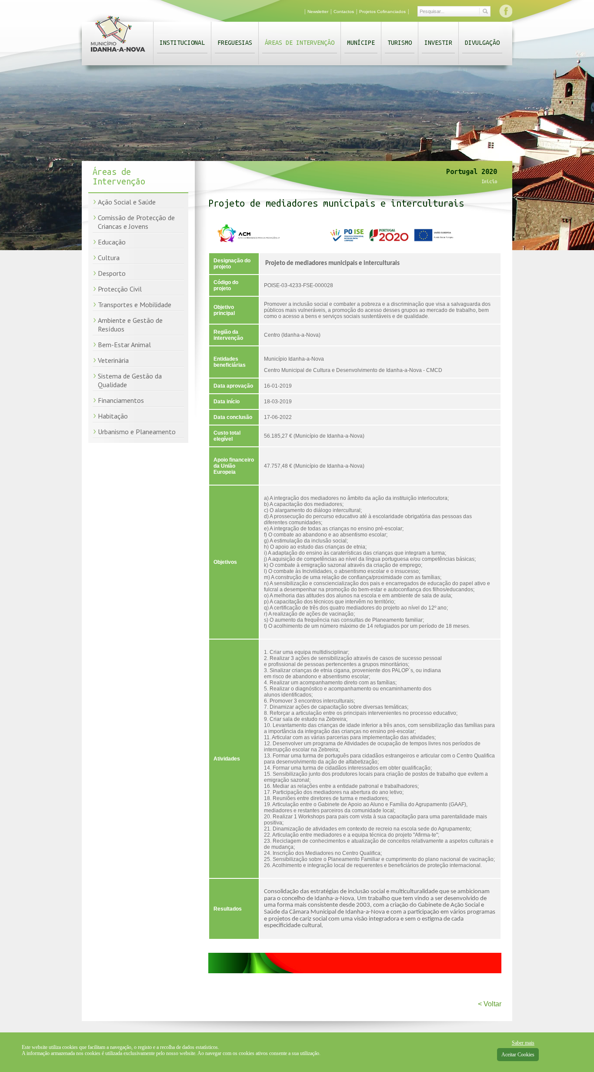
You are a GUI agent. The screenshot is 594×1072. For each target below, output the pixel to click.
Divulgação (482, 42)
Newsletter (317, 11)
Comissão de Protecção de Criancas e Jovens (136, 222)
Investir (438, 42)
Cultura (109, 257)
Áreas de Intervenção (299, 42)
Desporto (112, 273)
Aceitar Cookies (517, 1055)
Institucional (182, 42)
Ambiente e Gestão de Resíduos (130, 324)
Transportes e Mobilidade (134, 304)
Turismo (399, 42)
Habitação (113, 416)
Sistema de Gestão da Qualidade (130, 380)
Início (489, 181)
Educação (112, 242)
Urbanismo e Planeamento (137, 431)
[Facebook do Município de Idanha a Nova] (505, 10)
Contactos (344, 11)
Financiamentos (121, 400)
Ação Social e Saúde (127, 202)
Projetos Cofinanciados (382, 11)
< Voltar (489, 1004)
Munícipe (361, 42)
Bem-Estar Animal (124, 344)
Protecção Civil (120, 289)
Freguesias (234, 42)
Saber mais (523, 1043)
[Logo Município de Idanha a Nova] (118, 53)
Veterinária (113, 360)
